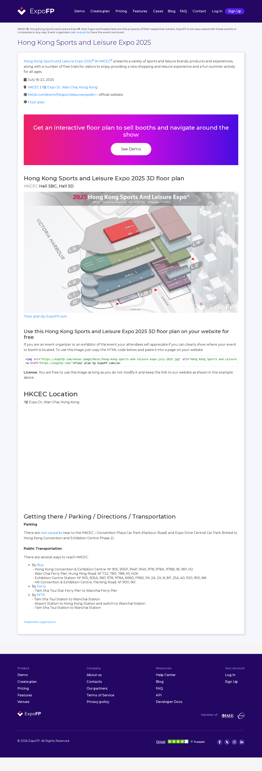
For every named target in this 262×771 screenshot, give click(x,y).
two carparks (51, 533)
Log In (217, 11)
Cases (158, 11)
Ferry (41, 586)
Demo (79, 11)
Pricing (121, 11)
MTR (41, 595)
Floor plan (36, 102)
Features (140, 11)
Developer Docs (169, 702)
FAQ (183, 11)
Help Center (166, 675)
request (81, 32)
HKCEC (106, 61)
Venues (23, 702)
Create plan (100, 11)
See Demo (131, 148)
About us (94, 675)
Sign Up (234, 11)
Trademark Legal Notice (40, 622)
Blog (171, 11)
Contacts (94, 682)
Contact (199, 11)
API (159, 695)
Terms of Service (100, 695)
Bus (40, 565)
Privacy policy (98, 702)
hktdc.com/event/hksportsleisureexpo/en (62, 95)
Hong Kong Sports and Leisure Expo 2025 (59, 61)
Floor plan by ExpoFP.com (45, 316)
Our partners (97, 688)
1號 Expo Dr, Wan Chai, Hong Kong (70, 87)
